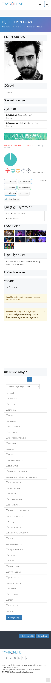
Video (10, 611)
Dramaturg (13, 466)
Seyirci (11, 393)
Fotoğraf (12, 410)
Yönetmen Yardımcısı (17, 438)
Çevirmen (12, 443)
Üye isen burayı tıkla (26, 314)
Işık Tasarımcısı (14, 483)
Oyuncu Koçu (13, 594)
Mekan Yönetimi (14, 527)
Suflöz (11, 561)
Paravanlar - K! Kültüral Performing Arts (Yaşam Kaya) (23, 263)
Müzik (10, 538)
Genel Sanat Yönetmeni (18, 471)
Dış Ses (11, 455)
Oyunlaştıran (14, 427)
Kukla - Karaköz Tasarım (18, 511)
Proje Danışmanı (15, 544)
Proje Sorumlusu (15, 550)
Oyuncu (11, 404)
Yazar (10, 415)
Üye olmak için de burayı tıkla (22, 317)
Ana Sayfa (6, 27)
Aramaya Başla (14, 617)
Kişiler (18, 27)
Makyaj (11, 522)
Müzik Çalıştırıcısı (15, 516)
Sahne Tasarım (14, 566)
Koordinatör (13, 505)
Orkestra (12, 589)
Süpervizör (13, 399)
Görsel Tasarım (14, 583)
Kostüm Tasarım (15, 499)
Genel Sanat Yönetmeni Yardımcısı (22, 477)
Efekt (10, 600)
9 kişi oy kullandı (39, 172)
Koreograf (13, 494)
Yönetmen (12, 432)
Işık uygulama (14, 488)
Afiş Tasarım (13, 606)
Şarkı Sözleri (13, 578)
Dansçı (11, 449)
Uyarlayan (12, 421)
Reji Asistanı (13, 555)
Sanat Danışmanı (15, 572)
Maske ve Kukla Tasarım (18, 533)
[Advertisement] (25, 348)
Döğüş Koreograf (15, 460)
